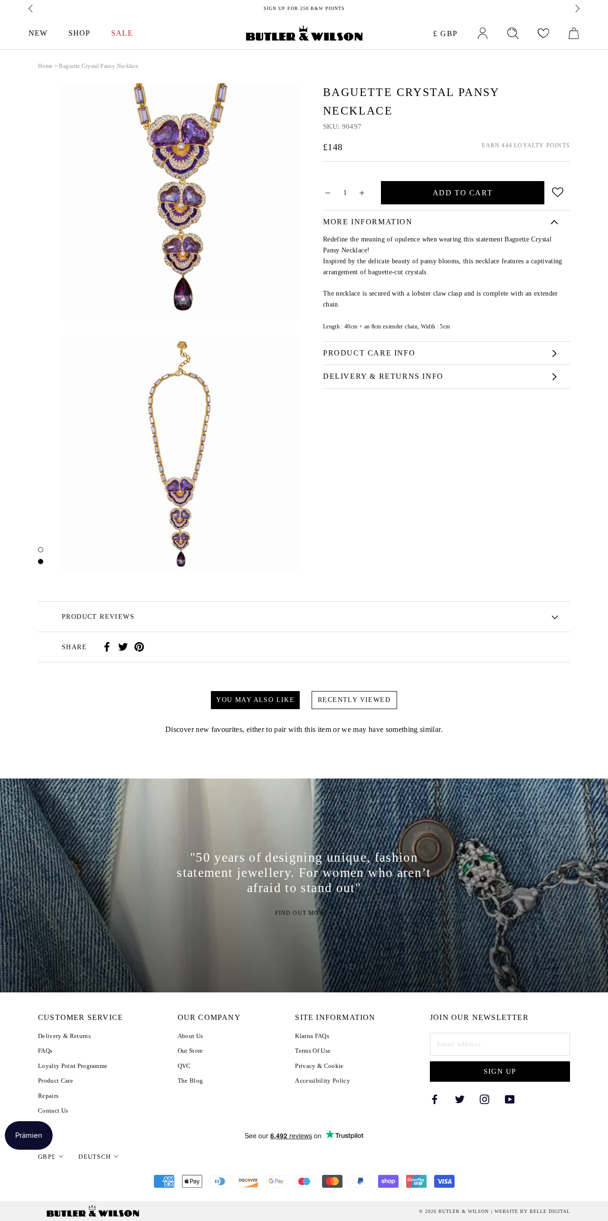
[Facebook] (107, 647)
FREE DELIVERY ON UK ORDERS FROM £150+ (305, 8)
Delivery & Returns (64, 1035)
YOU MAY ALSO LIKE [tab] (255, 699)
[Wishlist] (543, 33)
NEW (38, 33)
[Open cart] (574, 33)
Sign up (500, 1071)
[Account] (482, 33)
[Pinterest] (139, 647)
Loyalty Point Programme (72, 1065)
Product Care (55, 1080)
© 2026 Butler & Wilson (454, 1211)
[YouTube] (509, 1098)
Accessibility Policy (322, 1080)
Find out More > (304, 913)
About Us (190, 1035)
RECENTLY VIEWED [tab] (354, 699)
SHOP (79, 33)
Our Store (190, 1050)
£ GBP (445, 33)
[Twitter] (123, 647)
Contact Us (53, 1110)
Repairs (48, 1095)
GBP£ (47, 1156)
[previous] (31, 8)
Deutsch (94, 1156)
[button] (557, 190)
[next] (576, 8)
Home (45, 66)
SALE (122, 33)
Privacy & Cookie (319, 1065)
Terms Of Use (313, 1050)
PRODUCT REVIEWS (98, 616)
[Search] (513, 33)
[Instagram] (484, 1098)
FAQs (45, 1050)
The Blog (190, 1080)
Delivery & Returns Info (383, 376)
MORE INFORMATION (368, 222)
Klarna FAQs (312, 1035)
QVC (184, 1065)
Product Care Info (369, 353)
